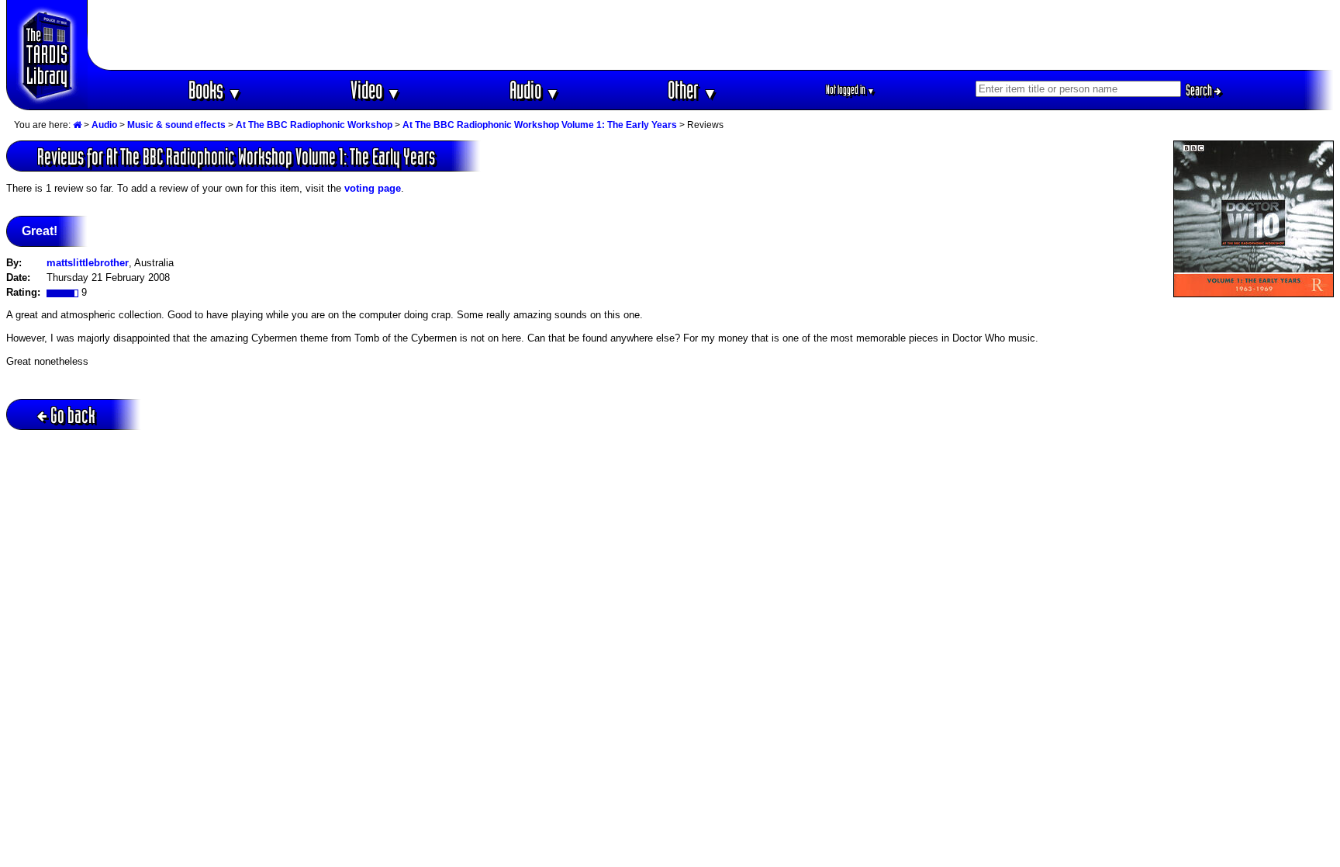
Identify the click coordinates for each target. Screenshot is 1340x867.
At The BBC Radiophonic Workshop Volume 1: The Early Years (539, 125)
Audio (534, 89)
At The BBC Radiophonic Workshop (314, 125)
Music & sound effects (176, 125)
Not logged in (850, 89)
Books (215, 89)
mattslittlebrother (88, 263)
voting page (372, 188)
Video (376, 89)
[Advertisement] (711, 35)
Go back (72, 415)
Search (1200, 90)
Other (692, 89)
